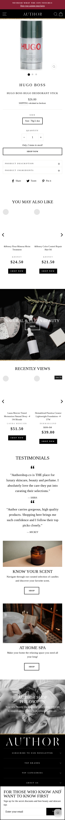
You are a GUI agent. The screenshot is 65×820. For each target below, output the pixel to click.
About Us (32, 783)
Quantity (32, 130)
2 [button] (33, 75)
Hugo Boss (32, 85)
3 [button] (36, 75)
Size (32, 115)
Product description (19, 163)
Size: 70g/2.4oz (32, 121)
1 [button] (29, 74)
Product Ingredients (19, 170)
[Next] (62, 234)
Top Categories (32, 773)
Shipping (23, 103)
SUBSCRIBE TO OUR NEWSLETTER (32, 753)
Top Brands (32, 763)
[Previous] (32, 234)
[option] (32, 5)
